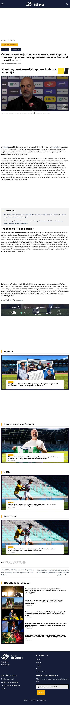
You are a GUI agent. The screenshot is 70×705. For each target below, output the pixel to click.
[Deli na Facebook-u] (10, 562)
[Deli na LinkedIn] (24, 562)
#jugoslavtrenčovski (10, 45)
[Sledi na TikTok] (4, 689)
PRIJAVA (41, 692)
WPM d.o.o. (27, 700)
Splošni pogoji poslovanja (9, 682)
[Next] (66, 373)
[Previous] (3, 373)
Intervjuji (38, 662)
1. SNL (5, 50)
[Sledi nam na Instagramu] (2, 689)
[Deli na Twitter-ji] (14, 562)
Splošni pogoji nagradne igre (10, 685)
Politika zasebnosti (7, 679)
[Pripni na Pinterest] (20, 562)
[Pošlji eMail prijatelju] (17, 562)
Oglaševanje (5, 664)
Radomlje (16, 50)
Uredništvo (4, 662)
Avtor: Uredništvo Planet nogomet (12, 300)
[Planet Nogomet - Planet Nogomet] (35, 4)
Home (3, 40)
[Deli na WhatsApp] (7, 562)
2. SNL (38, 668)
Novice (12, 40)
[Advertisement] (35, 24)
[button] (2, 4)
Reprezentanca (41, 672)
